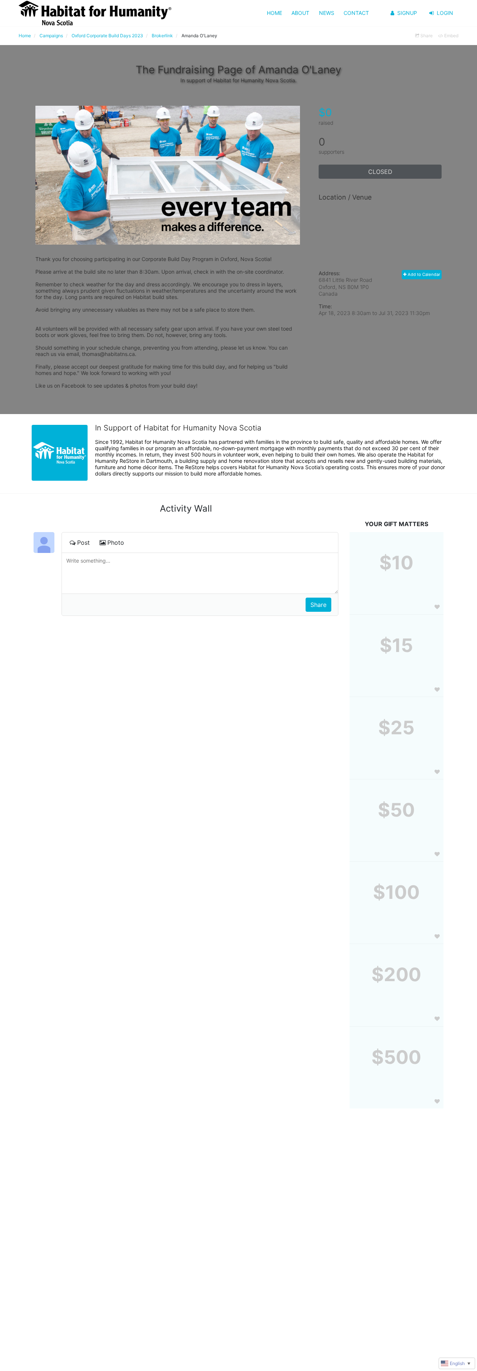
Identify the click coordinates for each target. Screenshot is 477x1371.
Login (445, 13)
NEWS (326, 13)
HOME (274, 13)
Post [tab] (83, 542)
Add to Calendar (423, 274)
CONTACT (356, 13)
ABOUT (300, 13)
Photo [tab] (115, 542)
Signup (407, 13)
